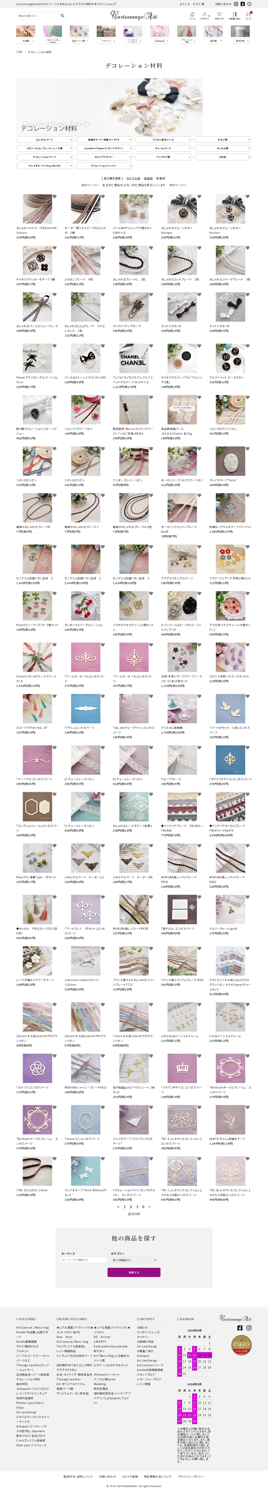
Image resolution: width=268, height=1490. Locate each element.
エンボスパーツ (44, 139)
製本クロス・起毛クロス (31, 1436)
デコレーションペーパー (104, 165)
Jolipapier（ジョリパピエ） (32, 1389)
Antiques (143, 1356)
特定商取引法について (158, 1476)
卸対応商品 (101, 1389)
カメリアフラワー (104, 156)
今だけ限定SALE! (27, 1346)
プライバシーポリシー (191, 1476)
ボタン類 (222, 139)
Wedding (100, 1384)
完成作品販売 (25, 1398)
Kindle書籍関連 (26, 1341)
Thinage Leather (69, 1379)
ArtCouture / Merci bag (32, 1327)
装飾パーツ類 (65, 1389)
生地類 (20, 1374)
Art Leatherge (26, 1412)
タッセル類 (223, 148)
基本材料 (22, 1384)
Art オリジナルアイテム (71, 1384)
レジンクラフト (25, 1393)
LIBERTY (100, 1341)
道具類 (44, 1374)
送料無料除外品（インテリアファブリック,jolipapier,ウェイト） (112, 1398)
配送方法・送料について (78, 1476)
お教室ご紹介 (145, 1351)
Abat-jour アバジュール (31, 1445)
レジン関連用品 (66, 1351)
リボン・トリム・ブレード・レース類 (44, 148)
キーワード (68, 1253)
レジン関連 (144, 1384)
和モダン (99, 1351)
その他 (222, 156)
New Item (64, 1337)
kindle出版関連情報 (150, 1370)
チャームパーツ (163, 148)
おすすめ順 (133, 178)
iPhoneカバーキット (106, 1374)
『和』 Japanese (35, 1431)
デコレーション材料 (28, 1379)
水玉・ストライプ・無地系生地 (74, 1374)
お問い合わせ (223, 4)
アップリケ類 (163, 156)
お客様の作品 (145, 1341)
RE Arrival (102, 1337)
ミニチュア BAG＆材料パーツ (75, 1356)
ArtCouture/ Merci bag (72, 1341)
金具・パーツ (32, 1374)
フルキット (22, 1351)
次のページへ (177, 185)
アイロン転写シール (163, 139)
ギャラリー (143, 1337)
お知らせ (142, 1327)
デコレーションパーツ (44, 156)
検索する (134, 1272)
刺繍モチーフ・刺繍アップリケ (104, 139)
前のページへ (90, 185)
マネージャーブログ (149, 1379)
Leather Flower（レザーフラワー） (103, 148)
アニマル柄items (105, 1379)
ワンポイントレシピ (148, 1332)
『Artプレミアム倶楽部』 (71, 1346)
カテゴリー (118, 1253)
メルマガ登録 (130, 1476)
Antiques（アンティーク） (31, 1426)
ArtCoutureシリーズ (150, 1365)
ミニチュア (40, 1393)
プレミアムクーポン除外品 (73, 1393)
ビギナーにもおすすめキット (111, 1365)
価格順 (148, 178)
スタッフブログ (146, 1374)
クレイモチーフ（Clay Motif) (44, 165)
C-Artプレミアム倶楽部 (31, 1440)
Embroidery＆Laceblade (111, 1346)
